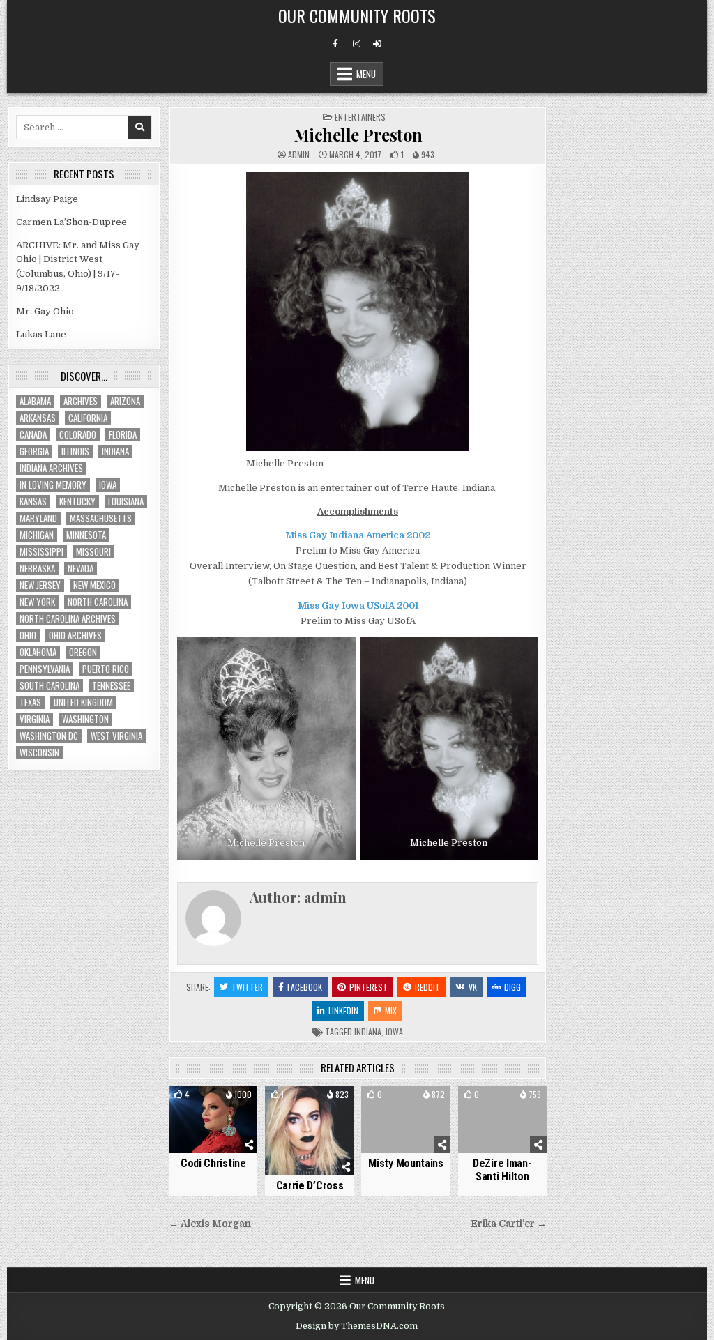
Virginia (35, 719)
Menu (366, 74)
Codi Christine (213, 1163)
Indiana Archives (51, 468)
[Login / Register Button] (377, 44)
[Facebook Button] (335, 44)
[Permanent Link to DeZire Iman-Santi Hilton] (502, 1119)
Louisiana (126, 501)
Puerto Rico (105, 669)
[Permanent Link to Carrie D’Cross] (309, 1130)
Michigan (37, 535)
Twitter (247, 987)
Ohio (28, 635)
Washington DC (49, 736)
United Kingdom (83, 702)
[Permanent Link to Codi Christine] (213, 1119)
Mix (391, 1011)
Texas (30, 702)
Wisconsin (39, 752)
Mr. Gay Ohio (45, 311)
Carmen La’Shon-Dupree (71, 222)
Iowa (394, 1031)
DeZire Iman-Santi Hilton (502, 1170)
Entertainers (360, 117)
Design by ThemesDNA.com (357, 1326)
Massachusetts (101, 518)
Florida (123, 434)
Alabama (35, 401)
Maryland (38, 518)
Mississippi (41, 551)
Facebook (304, 987)
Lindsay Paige (47, 199)
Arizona (125, 401)
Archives (80, 401)
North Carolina (98, 602)
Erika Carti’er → (509, 1224)
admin (299, 155)
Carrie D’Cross (310, 1185)
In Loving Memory (53, 485)
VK (473, 987)
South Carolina (49, 685)
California (87, 418)
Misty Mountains (405, 1163)
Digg (512, 987)
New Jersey (40, 585)
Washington (85, 719)
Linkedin (343, 1011)
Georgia (34, 451)
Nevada (80, 568)
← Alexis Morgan (210, 1224)
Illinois (75, 451)
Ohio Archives (75, 635)
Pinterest (368, 987)
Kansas (33, 501)
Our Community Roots (357, 15)
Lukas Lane (41, 334)
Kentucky (77, 501)
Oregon (83, 652)
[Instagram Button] (356, 44)
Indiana (367, 1031)
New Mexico (94, 585)
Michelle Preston (358, 134)
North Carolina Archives (68, 618)
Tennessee (111, 685)
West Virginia (116, 736)
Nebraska (37, 568)
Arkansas (38, 418)
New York (37, 602)
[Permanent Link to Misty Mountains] (405, 1119)
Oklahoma (38, 652)
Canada (33, 434)
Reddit (427, 987)
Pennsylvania (45, 669)
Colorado (77, 434)
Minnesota (86, 535)
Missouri (93, 551)
